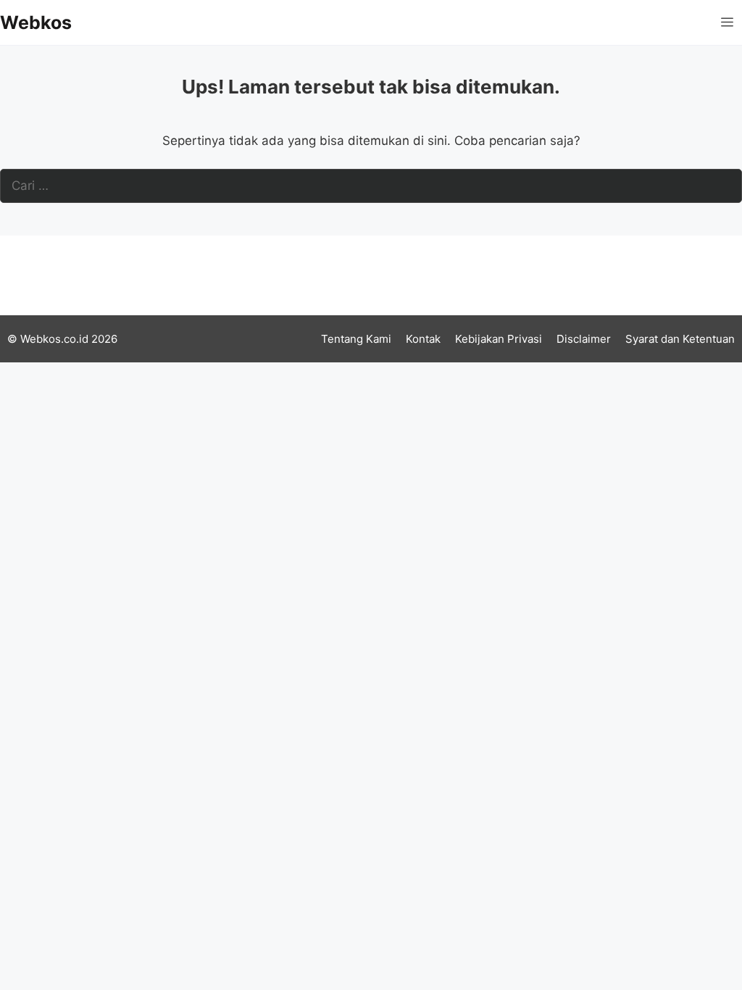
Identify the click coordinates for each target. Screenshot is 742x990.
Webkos (36, 22)
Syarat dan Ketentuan (680, 339)
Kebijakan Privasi (498, 339)
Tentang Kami (356, 339)
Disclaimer (583, 339)
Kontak (423, 339)
